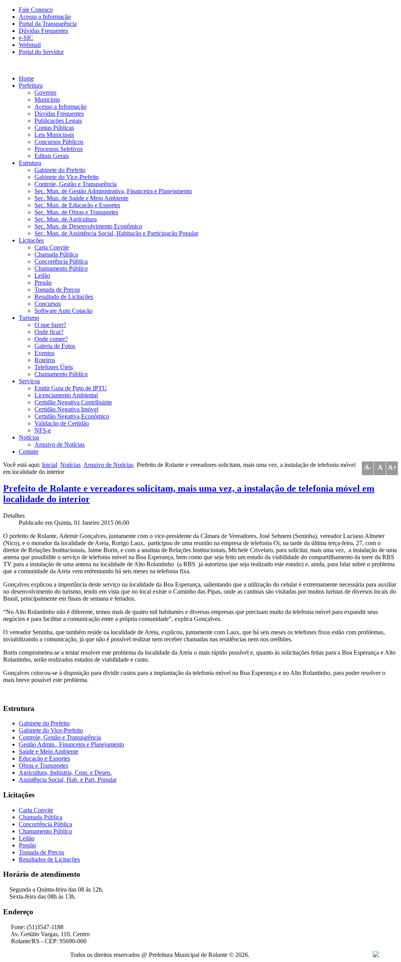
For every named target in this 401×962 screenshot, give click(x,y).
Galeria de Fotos (54, 346)
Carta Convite (51, 247)
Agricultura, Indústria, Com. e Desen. (65, 772)
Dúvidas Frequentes (43, 30)
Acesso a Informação (45, 16)
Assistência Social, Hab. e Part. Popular (68, 779)
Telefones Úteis (53, 367)
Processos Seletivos (58, 148)
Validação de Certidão (61, 423)
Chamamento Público (61, 268)
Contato (28, 451)
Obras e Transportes (43, 765)
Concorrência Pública (61, 261)
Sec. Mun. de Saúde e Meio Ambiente (81, 198)
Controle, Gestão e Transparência (75, 184)
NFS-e (42, 430)
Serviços (29, 381)
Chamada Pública (56, 254)
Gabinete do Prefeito (59, 170)
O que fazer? (50, 324)
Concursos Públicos (58, 141)
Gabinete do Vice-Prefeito (66, 177)
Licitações (31, 240)
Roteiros (44, 360)
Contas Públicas (54, 127)
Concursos (47, 303)
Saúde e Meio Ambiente (48, 751)
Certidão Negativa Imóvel (66, 409)
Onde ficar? (48, 331)
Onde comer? (51, 339)
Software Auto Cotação (63, 310)
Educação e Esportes (44, 758)
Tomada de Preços (57, 289)
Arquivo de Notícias (59, 444)
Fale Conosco (36, 9)
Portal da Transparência (48, 23)
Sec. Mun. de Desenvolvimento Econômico (88, 226)
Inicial (49, 464)
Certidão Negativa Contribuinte (73, 402)
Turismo (29, 317)
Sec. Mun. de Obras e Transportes (76, 212)
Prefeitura (31, 85)
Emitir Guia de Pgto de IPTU (70, 388)
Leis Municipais (54, 134)
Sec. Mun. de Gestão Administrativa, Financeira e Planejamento (113, 191)
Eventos (44, 353)
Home (26, 78)
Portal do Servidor (41, 51)
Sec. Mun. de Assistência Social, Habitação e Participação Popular (116, 233)
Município (47, 99)
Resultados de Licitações (49, 859)
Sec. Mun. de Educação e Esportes (77, 205)
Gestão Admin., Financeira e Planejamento (71, 744)
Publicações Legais (58, 120)
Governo (45, 92)
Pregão (43, 282)
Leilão (42, 275)
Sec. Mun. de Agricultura (65, 219)
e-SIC (26, 37)
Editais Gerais (51, 156)
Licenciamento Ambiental (66, 395)
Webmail (30, 44)
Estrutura (30, 163)
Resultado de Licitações (63, 296)
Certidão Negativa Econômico (71, 416)
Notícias (29, 437)
